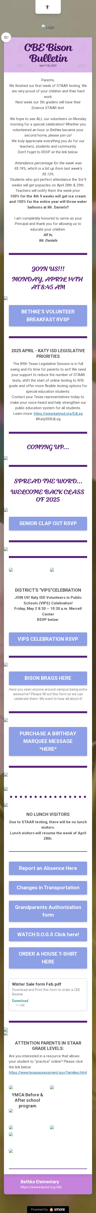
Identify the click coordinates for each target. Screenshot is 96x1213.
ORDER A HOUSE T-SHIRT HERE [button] (48, 958)
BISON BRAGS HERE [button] (48, 678)
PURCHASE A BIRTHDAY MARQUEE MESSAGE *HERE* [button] (48, 741)
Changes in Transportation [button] (48, 888)
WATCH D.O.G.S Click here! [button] (48, 934)
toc (6, 37)
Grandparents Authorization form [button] (48, 911)
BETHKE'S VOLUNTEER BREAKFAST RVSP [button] (48, 315)
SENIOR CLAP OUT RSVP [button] (48, 523)
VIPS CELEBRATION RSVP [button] (48, 639)
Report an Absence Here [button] (48, 868)
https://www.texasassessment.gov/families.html (48, 1072)
